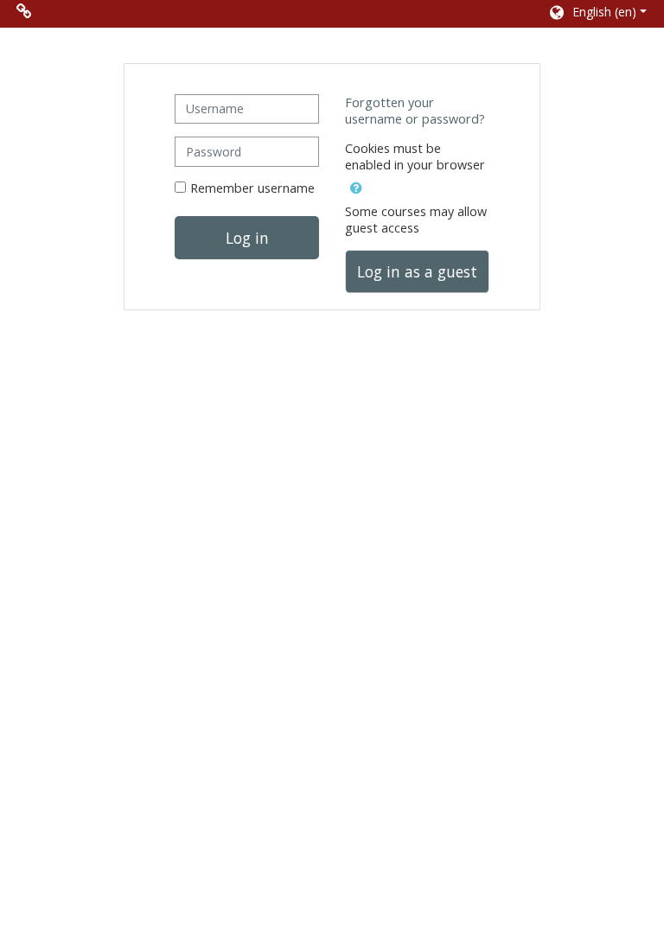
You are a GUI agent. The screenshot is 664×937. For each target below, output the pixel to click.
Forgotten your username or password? (415, 110)
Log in (247, 237)
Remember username (252, 188)
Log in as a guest (417, 271)
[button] (597, 14)
